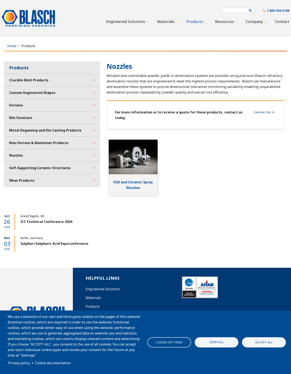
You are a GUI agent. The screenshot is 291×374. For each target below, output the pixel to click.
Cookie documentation (53, 363)
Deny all (217, 342)
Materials (93, 297)
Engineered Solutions (103, 289)
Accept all (264, 342)
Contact (282, 21)
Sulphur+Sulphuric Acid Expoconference (54, 243)
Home (12, 46)
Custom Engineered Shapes (32, 92)
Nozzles (16, 155)
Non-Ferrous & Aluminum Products (38, 142)
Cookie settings (169, 342)
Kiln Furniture (20, 117)
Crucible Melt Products (28, 80)
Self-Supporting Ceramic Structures (40, 168)
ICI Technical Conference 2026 (46, 221)
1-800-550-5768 (278, 10)
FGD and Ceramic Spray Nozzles (133, 185)
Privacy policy (19, 363)
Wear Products (21, 180)
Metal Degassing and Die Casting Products (45, 130)
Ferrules (16, 105)
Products (93, 306)
